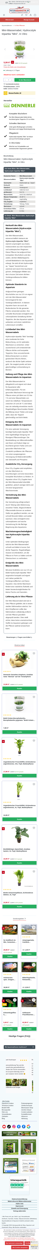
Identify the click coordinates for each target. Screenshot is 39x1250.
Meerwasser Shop (27, 1107)
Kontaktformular (26, 1114)
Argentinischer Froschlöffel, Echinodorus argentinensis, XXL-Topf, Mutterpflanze (19, 763)
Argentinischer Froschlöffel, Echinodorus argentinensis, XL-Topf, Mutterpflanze (19, 806)
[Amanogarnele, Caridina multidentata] (28, 930)
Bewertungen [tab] (11, 637)
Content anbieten (26, 1112)
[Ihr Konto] (30, 15)
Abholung (24, 1118)
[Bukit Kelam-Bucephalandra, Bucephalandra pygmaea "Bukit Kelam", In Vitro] (19, 703)
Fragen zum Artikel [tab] (24, 637)
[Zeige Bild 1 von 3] (16, 57)
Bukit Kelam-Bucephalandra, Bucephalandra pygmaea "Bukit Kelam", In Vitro (19, 719)
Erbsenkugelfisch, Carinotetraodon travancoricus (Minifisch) (9, 1014)
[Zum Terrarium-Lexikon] (28, 1147)
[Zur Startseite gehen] (19, 9)
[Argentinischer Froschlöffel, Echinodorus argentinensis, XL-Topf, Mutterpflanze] (19, 790)
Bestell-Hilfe (6, 1107)
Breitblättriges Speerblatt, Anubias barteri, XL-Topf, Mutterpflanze (16, 850)
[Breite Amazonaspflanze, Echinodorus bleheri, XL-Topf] (19, 878)
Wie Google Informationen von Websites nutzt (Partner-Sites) (19, 1238)
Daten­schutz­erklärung (19, 1199)
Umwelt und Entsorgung (19, 1208)
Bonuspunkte (6, 1110)
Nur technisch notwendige (14, 1243)
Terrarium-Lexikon (7, 1105)
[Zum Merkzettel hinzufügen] (34, 653)
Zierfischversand (26, 1105)
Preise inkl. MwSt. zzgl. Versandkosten (15, 67)
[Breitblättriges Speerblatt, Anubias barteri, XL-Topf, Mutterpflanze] (19, 834)
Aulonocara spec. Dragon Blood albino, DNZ (8, 979)
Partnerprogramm (27, 1103)
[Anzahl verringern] (5, 80)
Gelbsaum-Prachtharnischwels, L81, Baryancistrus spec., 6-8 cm (29, 1014)
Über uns (5, 1112)
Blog (3, 1118)
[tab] (19, 156)
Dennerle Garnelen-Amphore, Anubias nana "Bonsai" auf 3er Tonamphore (18, 676)
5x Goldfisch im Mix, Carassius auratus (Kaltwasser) (9, 941)
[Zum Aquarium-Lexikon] (10, 1147)
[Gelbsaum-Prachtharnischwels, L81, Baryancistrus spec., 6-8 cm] (28, 1002)
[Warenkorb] (35, 15)
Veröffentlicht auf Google (25, 1092)
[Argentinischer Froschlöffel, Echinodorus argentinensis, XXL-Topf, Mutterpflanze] (19, 747)
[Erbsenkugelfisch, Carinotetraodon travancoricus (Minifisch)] (10, 1002)
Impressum (19, 1206)
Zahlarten (5, 1116)
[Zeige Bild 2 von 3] (19, 57)
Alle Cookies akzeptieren (20, 1247)
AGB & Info (19, 1203)
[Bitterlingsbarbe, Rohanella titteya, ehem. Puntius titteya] (28, 967)
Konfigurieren (30, 1243)
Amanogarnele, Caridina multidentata (28, 941)
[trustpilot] (19, 1183)
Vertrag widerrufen (19, 1211)
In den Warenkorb (25, 80)
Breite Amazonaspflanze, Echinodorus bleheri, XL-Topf (18, 894)
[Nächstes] (34, 49)
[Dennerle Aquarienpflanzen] (19, 105)
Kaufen (19, 688)
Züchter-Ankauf (26, 1110)
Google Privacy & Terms (9, 1239)
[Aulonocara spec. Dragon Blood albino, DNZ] (10, 967)
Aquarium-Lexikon (8, 1103)
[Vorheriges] (5, 49)
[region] (19, 49)
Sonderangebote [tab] (18, 918)
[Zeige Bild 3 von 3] (22, 57)
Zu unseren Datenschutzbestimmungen (26, 1239)
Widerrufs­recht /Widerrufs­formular (19, 1201)
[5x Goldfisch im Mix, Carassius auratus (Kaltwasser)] (10, 930)
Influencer (24, 1116)
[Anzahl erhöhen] (12, 80)
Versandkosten (6, 1114)
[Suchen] (22, 15)
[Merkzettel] (26, 15)
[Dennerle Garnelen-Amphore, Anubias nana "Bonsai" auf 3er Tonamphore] (19, 660)
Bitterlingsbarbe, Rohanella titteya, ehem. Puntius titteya (28, 979)
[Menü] (4, 15)
